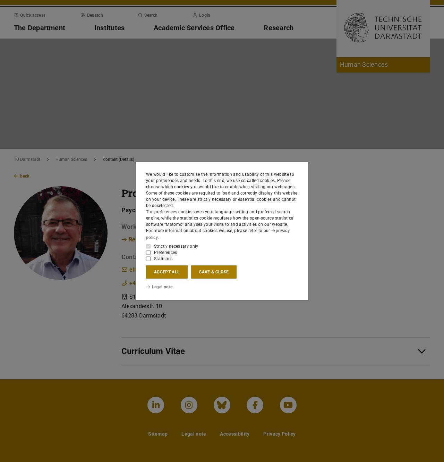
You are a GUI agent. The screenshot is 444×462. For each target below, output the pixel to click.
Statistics (163, 258)
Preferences (165, 252)
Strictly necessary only (176, 246)
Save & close (214, 272)
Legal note (162, 286)
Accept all (167, 272)
